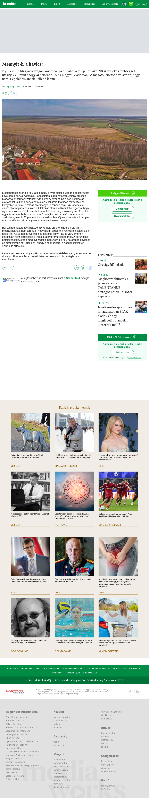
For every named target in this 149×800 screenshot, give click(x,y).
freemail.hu (107, 761)
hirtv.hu (57, 724)
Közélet (30, 4)
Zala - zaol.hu (12, 779)
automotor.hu (60, 763)
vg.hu (56, 741)
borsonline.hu (108, 733)
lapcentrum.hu (108, 771)
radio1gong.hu (108, 785)
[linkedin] (137, 691)
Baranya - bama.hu (15, 720)
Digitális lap (122, 209)
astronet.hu (59, 759)
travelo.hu (58, 783)
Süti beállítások (90, 672)
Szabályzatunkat (134, 358)
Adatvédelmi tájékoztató (74, 668)
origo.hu (57, 727)
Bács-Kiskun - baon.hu (17, 717)
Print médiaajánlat (51, 668)
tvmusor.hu (106, 718)
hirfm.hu (105, 789)
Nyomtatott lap (122, 216)
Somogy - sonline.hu (16, 762)
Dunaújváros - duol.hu (17, 734)
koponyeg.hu (107, 764)
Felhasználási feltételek (99, 668)
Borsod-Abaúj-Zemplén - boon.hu (22, 727)
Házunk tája (89, 4)
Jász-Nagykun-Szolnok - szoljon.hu (22, 751)
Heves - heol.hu (13, 748)
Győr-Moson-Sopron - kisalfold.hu (22, 741)
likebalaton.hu (60, 773)
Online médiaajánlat (30, 668)
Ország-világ (8, 86)
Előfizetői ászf (135, 668)
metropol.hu (107, 739)
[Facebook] (137, 4)
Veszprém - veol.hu (15, 775)
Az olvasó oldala (110, 4)
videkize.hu (106, 715)
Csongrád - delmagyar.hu (18, 730)
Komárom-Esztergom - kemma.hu (22, 755)
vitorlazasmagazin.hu (111, 711)
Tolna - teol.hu (13, 768)
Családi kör (72, 4)
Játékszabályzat (73, 672)
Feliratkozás (122, 352)
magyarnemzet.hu (62, 717)
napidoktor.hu (60, 776)
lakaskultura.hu (61, 766)
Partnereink (57, 672)
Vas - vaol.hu (12, 772)
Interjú (44, 4)
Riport (57, 4)
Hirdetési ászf (119, 668)
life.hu (104, 743)
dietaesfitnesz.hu (61, 787)
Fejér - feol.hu (12, 737)
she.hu (104, 746)
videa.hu (105, 768)
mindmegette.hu (61, 780)
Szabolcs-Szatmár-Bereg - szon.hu (22, 765)
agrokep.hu (59, 745)
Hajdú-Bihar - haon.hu (17, 744)
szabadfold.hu (60, 720)
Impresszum (12, 668)
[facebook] (130, 691)
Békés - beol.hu (13, 724)
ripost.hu (105, 736)
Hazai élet (8, 268)
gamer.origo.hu (60, 770)
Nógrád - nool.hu (14, 758)
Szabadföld (73, 278)
